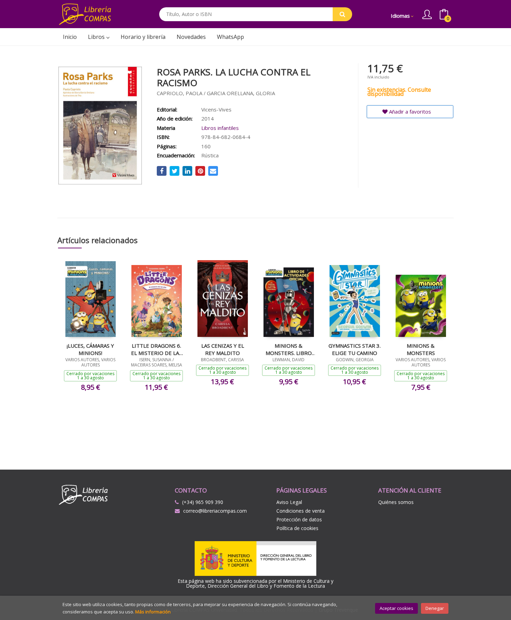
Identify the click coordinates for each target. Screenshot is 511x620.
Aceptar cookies (396, 608)
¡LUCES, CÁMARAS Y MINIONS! (90, 349)
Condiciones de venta (300, 510)
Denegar (434, 608)
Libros (97, 37)
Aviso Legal (289, 502)
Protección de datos (299, 519)
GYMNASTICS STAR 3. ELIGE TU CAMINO (354, 349)
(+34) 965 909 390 (202, 502)
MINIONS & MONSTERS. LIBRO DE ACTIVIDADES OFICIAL (289, 349)
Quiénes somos (396, 502)
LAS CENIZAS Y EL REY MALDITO (222, 349)
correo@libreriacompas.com (215, 510)
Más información (153, 612)
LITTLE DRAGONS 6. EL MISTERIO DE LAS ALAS (156, 349)
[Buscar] (342, 14)
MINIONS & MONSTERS (421, 349)
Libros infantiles (220, 127)
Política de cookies (297, 528)
